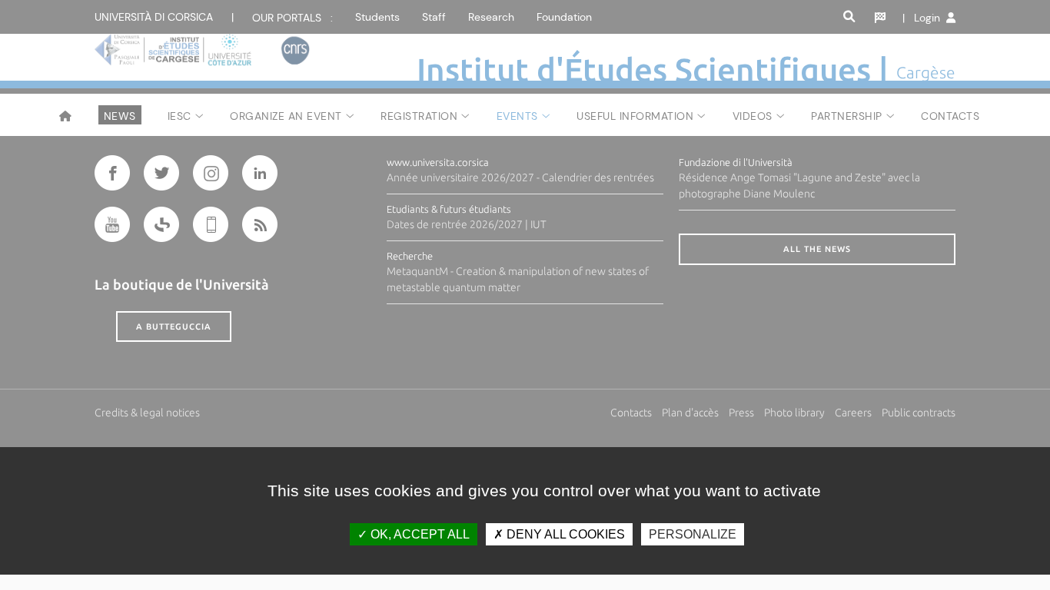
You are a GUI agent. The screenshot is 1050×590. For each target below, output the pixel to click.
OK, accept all (418, 534)
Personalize (692, 534)
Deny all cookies (564, 534)
